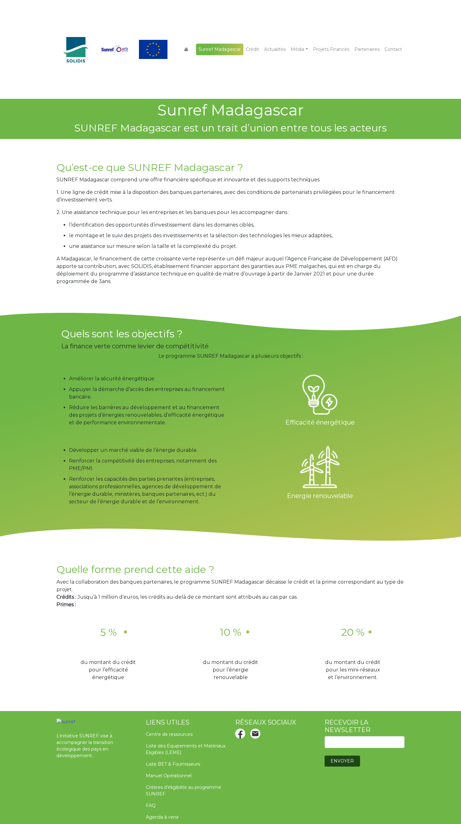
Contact (393, 49)
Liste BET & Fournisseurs (173, 764)
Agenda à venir (162, 817)
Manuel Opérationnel (169, 776)
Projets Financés (331, 49)
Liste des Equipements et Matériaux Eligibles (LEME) (185, 749)
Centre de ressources (169, 734)
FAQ (151, 805)
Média (297, 49)
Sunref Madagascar (220, 49)
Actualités (275, 49)
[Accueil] (186, 49)
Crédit (252, 49)
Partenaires (366, 49)
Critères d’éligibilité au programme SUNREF (183, 790)
